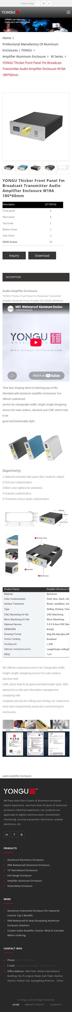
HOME (16, 1004)
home (7, 38)
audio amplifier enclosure (17, 776)
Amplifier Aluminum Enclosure (24, 56)
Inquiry (14, 256)
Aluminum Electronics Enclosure (25, 859)
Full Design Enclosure (19, 875)
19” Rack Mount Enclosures (22, 870)
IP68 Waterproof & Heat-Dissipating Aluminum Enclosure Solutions (33, 923)
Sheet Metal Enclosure (19, 886)
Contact (56, 1004)
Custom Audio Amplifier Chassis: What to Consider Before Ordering (35, 933)
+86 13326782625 (25, 960)
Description (13, 277)
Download (42, 256)
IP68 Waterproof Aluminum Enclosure (28, 865)
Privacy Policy (34, 1004)
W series (57, 56)
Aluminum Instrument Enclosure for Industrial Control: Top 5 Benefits (33, 913)
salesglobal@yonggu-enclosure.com (36, 965)
